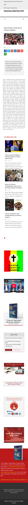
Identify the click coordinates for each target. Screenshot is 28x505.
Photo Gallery (15, 491)
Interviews (5, 489)
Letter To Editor (7, 491)
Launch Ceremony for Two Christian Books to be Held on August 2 (13, 215)
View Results (17, 349)
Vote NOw (8, 349)
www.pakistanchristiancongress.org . (9, 472)
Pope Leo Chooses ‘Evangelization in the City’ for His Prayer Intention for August (13, 186)
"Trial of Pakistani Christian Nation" (16, 466)
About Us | (21, 491)
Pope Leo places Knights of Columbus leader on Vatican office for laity (12, 156)
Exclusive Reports (20, 489)
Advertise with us (14, 492)
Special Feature (12, 489)
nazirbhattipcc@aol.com (6, 479)
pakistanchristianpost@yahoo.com (19, 479)
